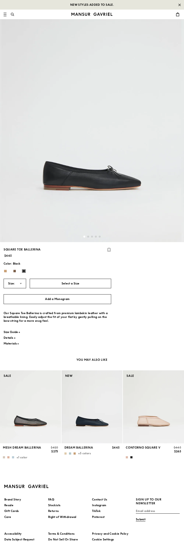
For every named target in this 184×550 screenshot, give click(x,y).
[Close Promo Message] (179, 4)
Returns (53, 511)
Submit (140, 519)
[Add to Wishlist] (109, 250)
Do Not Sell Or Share (63, 539)
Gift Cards (11, 511)
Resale (8, 505)
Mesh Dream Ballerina (22, 447)
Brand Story (12, 499)
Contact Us (99, 499)
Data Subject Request (19, 539)
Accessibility (13, 533)
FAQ (51, 499)
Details (8, 337)
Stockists (54, 505)
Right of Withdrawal (62, 517)
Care (7, 517)
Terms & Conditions (61, 533)
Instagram (99, 505)
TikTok (96, 511)
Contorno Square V (143, 447)
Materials (10, 343)
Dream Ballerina (78, 447)
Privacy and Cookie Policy (110, 533)
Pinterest (98, 517)
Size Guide (11, 332)
